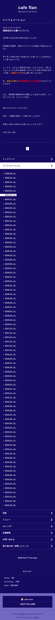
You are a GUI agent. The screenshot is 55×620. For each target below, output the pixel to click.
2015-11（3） (11, 397)
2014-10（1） (11, 453)
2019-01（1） (11, 281)
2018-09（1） (11, 298)
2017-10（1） (11, 337)
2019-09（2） (11, 260)
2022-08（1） (11, 204)
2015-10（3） (11, 402)
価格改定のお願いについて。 (17, 30)
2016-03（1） (11, 380)
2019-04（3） (11, 272)
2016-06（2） (11, 367)
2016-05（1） (11, 372)
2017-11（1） (11, 333)
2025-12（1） (11, 182)
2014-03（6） (11, 484)
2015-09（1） (11, 406)
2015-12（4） (11, 393)
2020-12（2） (11, 225)
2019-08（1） (11, 264)
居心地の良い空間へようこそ (16, 546)
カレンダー (8, 526)
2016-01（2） (11, 389)
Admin (36, 617)
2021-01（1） (11, 221)
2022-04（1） (11, 208)
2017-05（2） (11, 346)
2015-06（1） (11, 419)
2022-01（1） (11, 212)
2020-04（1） (11, 242)
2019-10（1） (11, 255)
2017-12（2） (11, 328)
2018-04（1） (11, 316)
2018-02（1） (11, 320)
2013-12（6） (11, 496)
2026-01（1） (11, 178)
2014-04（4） (11, 479)
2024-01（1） (11, 191)
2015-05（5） (11, 423)
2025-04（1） (11, 186)
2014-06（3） (11, 471)
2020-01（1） (11, 247)
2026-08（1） (11, 173)
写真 (5, 513)
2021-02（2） (11, 216)
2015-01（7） (11, 440)
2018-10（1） (11, 294)
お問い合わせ (9, 539)
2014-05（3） (11, 475)
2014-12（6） (11, 445)
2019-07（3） (11, 268)
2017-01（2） (11, 350)
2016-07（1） (11, 363)
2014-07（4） (11, 466)
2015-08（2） (11, 410)
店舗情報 (7, 533)
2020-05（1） (11, 238)
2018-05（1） (11, 311)
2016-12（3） (11, 354)
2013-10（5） (11, 505)
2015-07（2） (11, 415)
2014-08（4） (11, 462)
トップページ (9, 159)
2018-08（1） (11, 303)
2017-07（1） (11, 341)
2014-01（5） (11, 492)
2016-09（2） (11, 359)
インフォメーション (12, 166)
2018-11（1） (11, 290)
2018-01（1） (11, 324)
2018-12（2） (11, 285)
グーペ (29, 617)
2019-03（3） (11, 277)
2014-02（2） (11, 488)
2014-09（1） (11, 458)
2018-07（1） (11, 307)
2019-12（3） (11, 251)
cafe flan (27, 7)
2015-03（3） (11, 432)
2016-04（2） (11, 376)
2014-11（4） (11, 449)
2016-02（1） (11, 384)
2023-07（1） (11, 199)
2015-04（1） (11, 428)
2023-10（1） (11, 195)
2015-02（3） (11, 436)
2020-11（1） (11, 229)
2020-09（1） (11, 234)
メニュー (7, 519)
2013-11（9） (11, 501)
